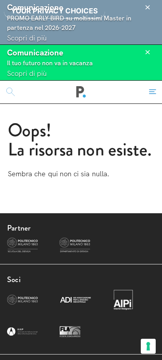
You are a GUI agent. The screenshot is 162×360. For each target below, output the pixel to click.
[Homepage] (81, 92)
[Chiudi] (147, 7)
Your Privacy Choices (54, 11)
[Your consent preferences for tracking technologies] (148, 346)
